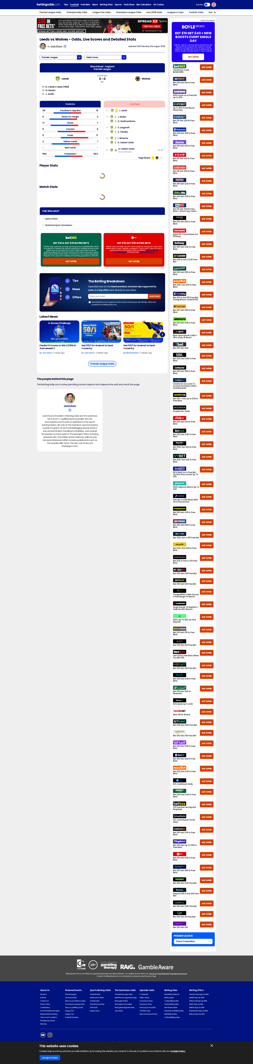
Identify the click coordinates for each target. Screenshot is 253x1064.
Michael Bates (132, 353)
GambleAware (163, 974)
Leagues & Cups (175, 12)
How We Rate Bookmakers (50, 1011)
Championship (71, 997)
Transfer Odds (196, 12)
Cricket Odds (94, 1001)
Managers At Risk (121, 1001)
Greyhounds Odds (97, 997)
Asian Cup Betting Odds (74, 1007)
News (95, 4)
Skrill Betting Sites (170, 1014)
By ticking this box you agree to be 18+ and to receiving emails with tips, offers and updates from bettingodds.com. (123, 303)
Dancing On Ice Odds (148, 1007)
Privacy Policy (45, 1004)
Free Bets (85, 4)
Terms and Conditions (48, 1017)
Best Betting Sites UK (171, 994)
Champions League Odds (128, 12)
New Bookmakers (170, 1007)
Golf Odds (94, 1007)
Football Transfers (71, 1017)
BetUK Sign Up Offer (196, 1004)
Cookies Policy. (178, 1051)
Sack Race (129, 4)
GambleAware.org (147, 252)
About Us (43, 994)
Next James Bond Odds (148, 1014)
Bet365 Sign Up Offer (196, 997)
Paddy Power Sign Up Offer (199, 994)
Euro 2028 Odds (154, 12)
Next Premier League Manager (126, 997)
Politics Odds (144, 997)
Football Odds (95, 994)
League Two (69, 1014)
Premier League (70, 994)
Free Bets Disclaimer (47, 1021)
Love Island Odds (146, 1001)
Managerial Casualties (123, 1004)
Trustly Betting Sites (171, 1001)
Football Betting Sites (172, 1017)
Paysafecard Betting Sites (174, 1011)
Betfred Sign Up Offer (196, 1007)
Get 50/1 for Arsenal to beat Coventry (97, 347)
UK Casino (158, 4)
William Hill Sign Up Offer (198, 1001)
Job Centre (119, 1011)
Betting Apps (169, 997)
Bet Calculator (144, 4)
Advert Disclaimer (208, 20)
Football (74, 4)
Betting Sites (106, 4)
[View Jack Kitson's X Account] (65, 46)
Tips (66, 4)
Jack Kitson (56, 46)
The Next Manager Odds (124, 994)
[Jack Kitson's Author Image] (70, 398)
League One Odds (102, 12)
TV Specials (144, 994)
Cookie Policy (45, 1007)
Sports (118, 4)
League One (69, 1011)
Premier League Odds (50, 12)
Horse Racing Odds (97, 1004)
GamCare (153, 974)
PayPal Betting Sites (171, 1004)
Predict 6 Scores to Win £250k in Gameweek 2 (58, 347)
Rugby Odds (94, 1011)
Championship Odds (76, 12)
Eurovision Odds (146, 1004)
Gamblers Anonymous (178, 974)
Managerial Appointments (124, 1007)
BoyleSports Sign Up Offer (198, 1011)
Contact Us (44, 1001)
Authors (43, 997)
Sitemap (43, 1024)
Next (162, 334)
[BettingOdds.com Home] (48, 4)
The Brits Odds (145, 1011)
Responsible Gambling (48, 1014)
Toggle (207, 4)
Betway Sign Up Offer (197, 1014)
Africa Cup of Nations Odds (75, 1001)
